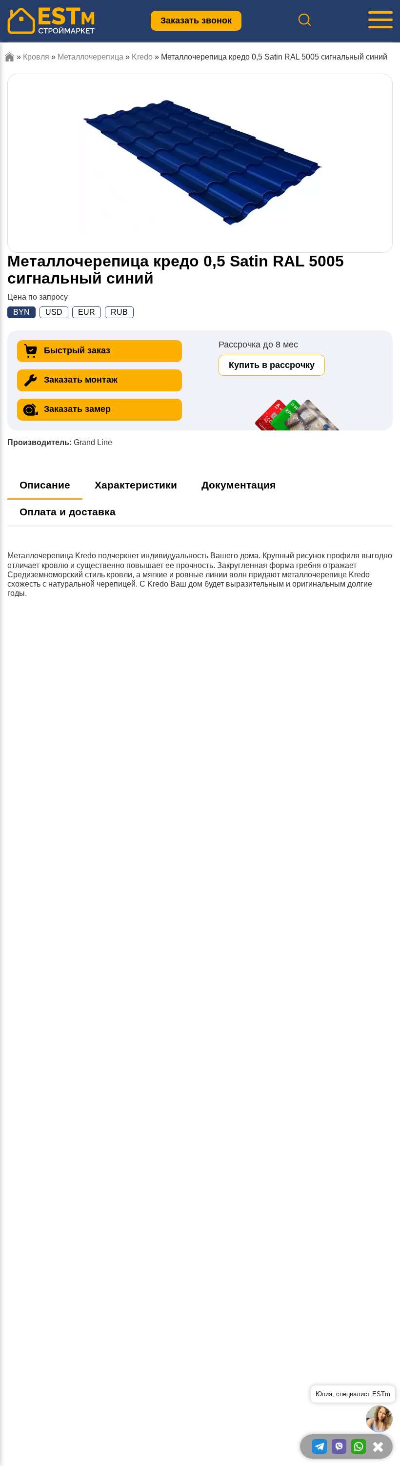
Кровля (36, 57)
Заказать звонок (196, 20)
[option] (200, 163)
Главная (9, 56)
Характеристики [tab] (136, 484)
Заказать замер (77, 409)
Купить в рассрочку (272, 365)
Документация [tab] (238, 484)
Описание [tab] (45, 484)
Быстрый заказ (77, 350)
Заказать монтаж (81, 380)
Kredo (142, 57)
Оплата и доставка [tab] (68, 511)
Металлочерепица (90, 57)
